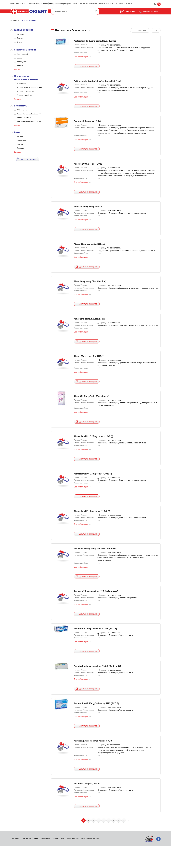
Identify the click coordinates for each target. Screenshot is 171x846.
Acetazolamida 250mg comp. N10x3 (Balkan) (95, 40)
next (128, 820)
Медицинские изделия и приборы (103, 3)
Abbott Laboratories (24, 118)
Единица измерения (23, 29)
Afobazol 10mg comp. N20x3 (88, 206)
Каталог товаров (29, 20)
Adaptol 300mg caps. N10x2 (87, 121)
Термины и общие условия (52, 838)
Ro (155, 4)
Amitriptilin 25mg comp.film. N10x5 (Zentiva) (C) (97, 665)
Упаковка (20, 34)
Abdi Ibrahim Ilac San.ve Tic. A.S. (29, 122)
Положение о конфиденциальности (83, 838)
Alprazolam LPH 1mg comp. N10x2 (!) (92, 511)
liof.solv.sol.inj (22, 54)
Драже (19, 58)
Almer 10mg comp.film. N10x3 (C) (90, 281)
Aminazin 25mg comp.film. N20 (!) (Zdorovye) (96, 591)
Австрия (20, 136)
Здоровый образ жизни (38, 3)
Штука (19, 42)
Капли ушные (22, 62)
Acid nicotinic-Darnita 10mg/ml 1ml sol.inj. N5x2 (97, 81)
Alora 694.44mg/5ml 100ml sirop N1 (91, 396)
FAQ (36, 838)
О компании (14, 838)
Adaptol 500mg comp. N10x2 (88, 163)
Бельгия (20, 144)
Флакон (20, 38)
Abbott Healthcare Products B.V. (29, 114)
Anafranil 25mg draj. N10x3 (87, 783)
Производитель (21, 105)
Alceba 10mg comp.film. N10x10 (89, 243)
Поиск (95, 11)
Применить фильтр (29, 159)
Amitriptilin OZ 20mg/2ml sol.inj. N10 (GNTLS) (96, 703)
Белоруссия (21, 140)
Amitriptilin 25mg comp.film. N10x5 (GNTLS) (95, 628)
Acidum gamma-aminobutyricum (29, 87)
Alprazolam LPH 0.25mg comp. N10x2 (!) (93, 436)
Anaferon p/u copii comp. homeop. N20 (93, 740)
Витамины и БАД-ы (80, 3)
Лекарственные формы (25, 49)
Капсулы (20, 66)
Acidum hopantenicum (25, 91)
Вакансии (27, 838)
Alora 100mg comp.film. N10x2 (89, 356)
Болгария (20, 148)
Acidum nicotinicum (24, 95)
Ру (159, 4)
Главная (16, 20)
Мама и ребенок (125, 3)
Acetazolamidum (23, 83)
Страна (17, 132)
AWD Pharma (22, 110)
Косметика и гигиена (18, 3)
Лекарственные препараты (60, 3)
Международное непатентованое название (26, 78)
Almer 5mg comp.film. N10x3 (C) (89, 318)
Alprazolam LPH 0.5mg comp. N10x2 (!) (93, 473)
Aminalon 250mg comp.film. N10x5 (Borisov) (95, 548)
